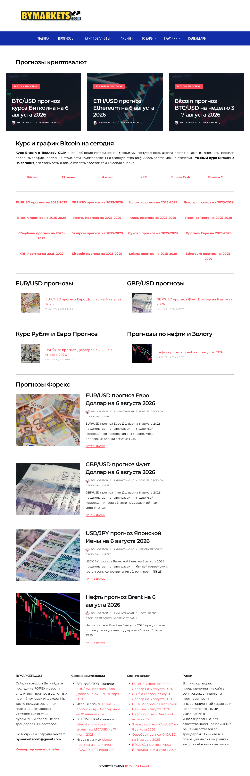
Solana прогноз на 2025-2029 (153, 254)
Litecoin (106, 177)
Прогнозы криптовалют (51, 62)
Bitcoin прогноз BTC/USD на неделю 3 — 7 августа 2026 (204, 108)
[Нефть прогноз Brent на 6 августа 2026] (142, 354)
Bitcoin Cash (180, 177)
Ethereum (69, 177)
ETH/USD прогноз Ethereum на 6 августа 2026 (123, 108)
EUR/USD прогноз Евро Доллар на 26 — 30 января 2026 (97, 694)
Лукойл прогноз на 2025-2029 (153, 233)
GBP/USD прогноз (151, 480)
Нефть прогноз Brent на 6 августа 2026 (190, 352)
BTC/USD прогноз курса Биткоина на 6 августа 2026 (40, 108)
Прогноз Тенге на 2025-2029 (208, 218)
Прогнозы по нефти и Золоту (169, 334)
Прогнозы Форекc (99, 416)
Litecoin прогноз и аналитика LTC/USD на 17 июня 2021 (96, 729)
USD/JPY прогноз (150, 549)
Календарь (197, 38)
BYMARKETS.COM (138, 765)
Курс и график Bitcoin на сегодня (65, 143)
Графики (171, 38)
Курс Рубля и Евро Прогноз (57, 334)
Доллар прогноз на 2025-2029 (209, 202)
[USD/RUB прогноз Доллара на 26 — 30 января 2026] (30, 354)
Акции (126, 38)
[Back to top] (246, 772)
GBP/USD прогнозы (156, 283)
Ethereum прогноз (109, 86)
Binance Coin (217, 177)
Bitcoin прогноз (26, 86)
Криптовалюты (97, 38)
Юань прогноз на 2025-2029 (152, 218)
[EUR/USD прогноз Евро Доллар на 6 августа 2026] (30, 303)
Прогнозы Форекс (43, 384)
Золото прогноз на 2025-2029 (153, 202)
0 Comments (65, 309)
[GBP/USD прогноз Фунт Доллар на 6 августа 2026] (142, 303)
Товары (147, 38)
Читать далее (95, 446)
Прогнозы (66, 38)
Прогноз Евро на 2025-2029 (208, 233)
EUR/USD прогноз (151, 411)
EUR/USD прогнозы (44, 283)
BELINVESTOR (25, 122)
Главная (43, 38)
